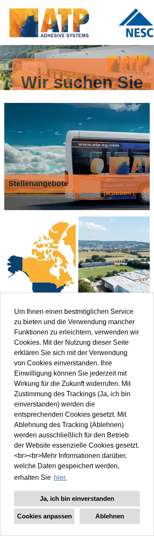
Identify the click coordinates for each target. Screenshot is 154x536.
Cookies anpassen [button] (44, 516)
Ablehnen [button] (109, 516)
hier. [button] (60, 477)
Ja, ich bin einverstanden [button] (77, 498)
